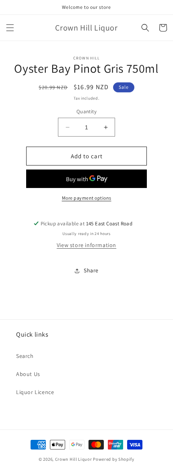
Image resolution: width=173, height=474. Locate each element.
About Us (28, 374)
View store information (86, 245)
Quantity (86, 111)
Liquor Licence (35, 392)
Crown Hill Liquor (73, 459)
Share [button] (91, 270)
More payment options (86, 198)
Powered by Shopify (113, 459)
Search (25, 356)
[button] (10, 28)
